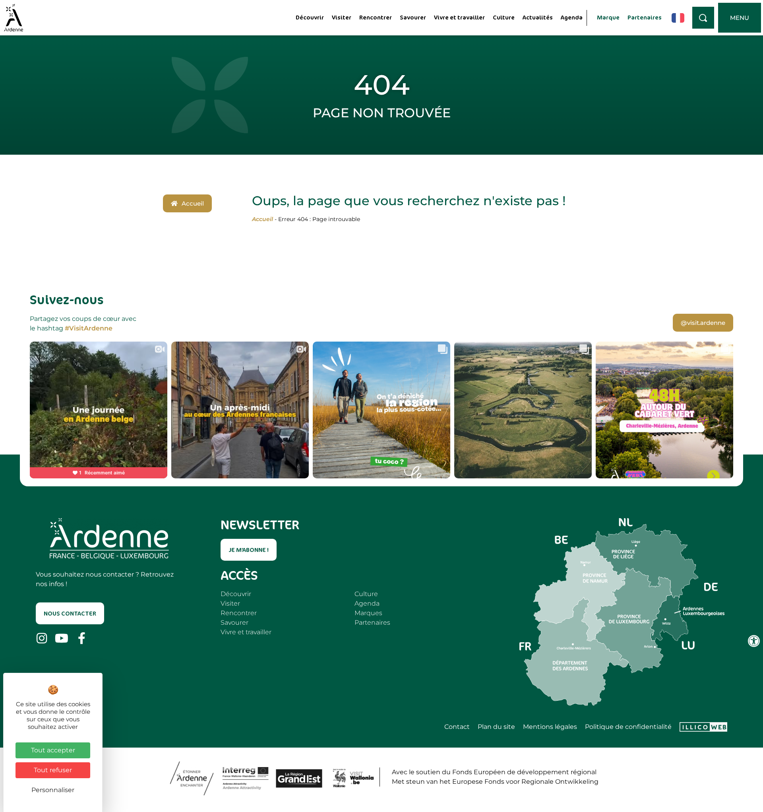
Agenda (572, 17)
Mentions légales (550, 727)
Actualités (538, 17)
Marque (608, 17)
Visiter (341, 17)
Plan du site (496, 727)
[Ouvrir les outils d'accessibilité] (754, 641)
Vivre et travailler (459, 17)
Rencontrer (375, 17)
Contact (457, 727)
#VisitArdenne (88, 328)
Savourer (413, 17)
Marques (368, 613)
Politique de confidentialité (628, 727)
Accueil (262, 219)
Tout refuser (53, 770)
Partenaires (644, 17)
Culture (504, 17)
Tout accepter (53, 750)
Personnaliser (52, 790)
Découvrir (310, 17)
